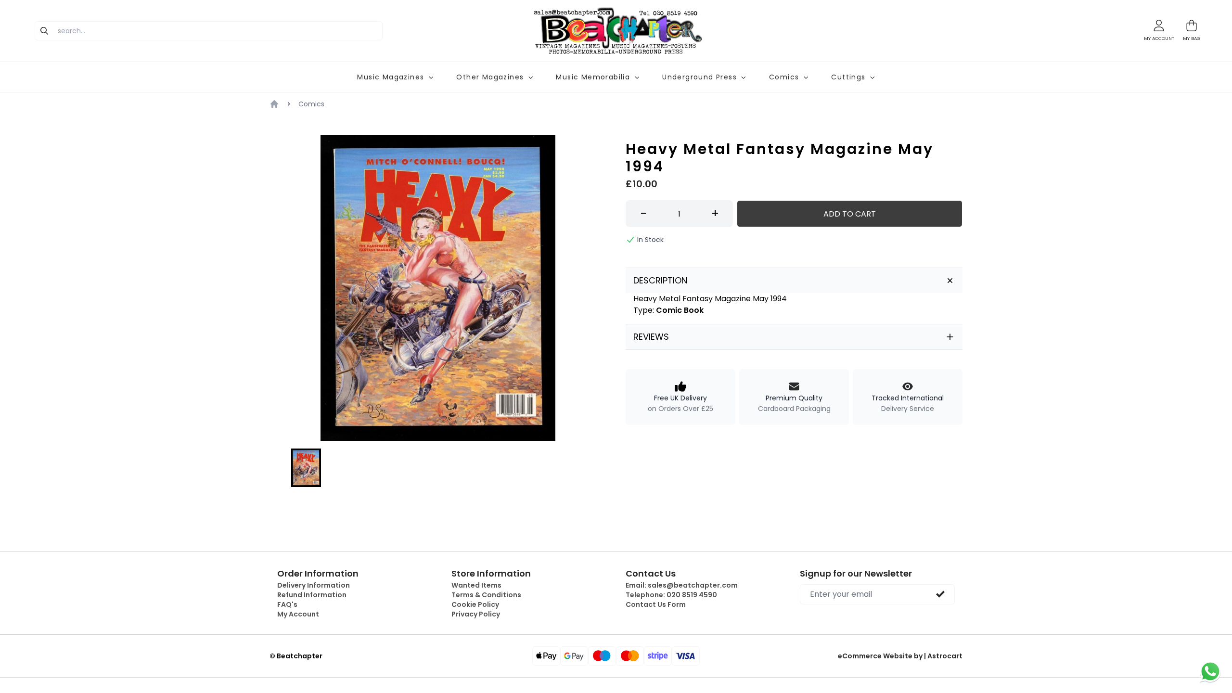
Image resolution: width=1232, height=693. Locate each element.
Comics (311, 104)
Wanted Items (476, 585)
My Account (298, 614)
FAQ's (287, 604)
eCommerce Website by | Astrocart (900, 656)
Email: (682, 585)
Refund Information (311, 595)
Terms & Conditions (486, 595)
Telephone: (671, 595)
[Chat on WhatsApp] (1210, 671)
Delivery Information (313, 585)
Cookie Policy (475, 604)
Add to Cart (849, 213)
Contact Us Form (656, 604)
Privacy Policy (475, 614)
